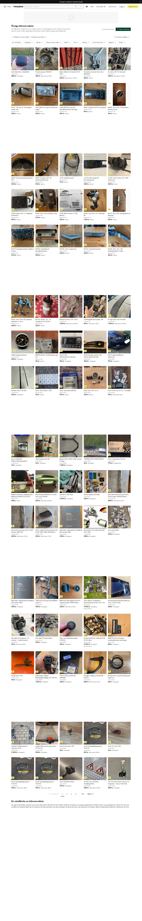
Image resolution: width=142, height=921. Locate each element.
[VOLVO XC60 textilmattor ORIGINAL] (71, 662)
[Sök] (76, 6)
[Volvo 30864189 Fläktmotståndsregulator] (22, 446)
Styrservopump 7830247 (43, 72)
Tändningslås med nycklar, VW (93, 319)
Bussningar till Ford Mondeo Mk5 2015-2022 (94, 531)
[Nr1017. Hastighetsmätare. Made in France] (22, 236)
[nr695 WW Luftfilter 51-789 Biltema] (71, 200)
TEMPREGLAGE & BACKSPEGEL (94, 459)
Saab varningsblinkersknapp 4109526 (69, 639)
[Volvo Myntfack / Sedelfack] (22, 58)
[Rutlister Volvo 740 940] (22, 377)
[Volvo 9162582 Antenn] (71, 768)
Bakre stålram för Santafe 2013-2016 (70, 73)
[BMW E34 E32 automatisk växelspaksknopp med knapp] (119, 625)
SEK (92, 6)
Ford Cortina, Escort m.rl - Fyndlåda (119, 390)
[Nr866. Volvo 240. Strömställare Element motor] (119, 94)
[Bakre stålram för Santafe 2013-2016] (71, 58)
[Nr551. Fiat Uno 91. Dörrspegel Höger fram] (22, 94)
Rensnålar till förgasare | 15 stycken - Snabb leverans (20, 639)
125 (83, 794)
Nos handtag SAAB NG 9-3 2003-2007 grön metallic (46, 495)
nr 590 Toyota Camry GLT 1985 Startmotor (118, 179)
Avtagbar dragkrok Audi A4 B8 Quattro (93, 677)
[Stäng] (140, 2)
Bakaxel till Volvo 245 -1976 (69, 319)
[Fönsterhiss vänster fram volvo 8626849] (95, 58)
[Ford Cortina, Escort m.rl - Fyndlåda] (119, 377)
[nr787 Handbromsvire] (71, 165)
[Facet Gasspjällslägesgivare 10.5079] (95, 733)
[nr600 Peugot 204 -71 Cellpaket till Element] (22, 200)
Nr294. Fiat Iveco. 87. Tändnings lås (94, 214)
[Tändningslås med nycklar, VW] (95, 306)
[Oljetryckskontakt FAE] (46, 446)
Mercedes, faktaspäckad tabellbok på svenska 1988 (71, 531)
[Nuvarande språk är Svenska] (86, 6)
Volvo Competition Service (116, 459)
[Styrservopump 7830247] (46, 58)
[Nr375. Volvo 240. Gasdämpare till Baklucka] (119, 200)
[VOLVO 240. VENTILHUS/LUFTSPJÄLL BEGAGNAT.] (71, 342)
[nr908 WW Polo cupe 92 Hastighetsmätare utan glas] (71, 94)
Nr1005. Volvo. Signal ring (68, 249)
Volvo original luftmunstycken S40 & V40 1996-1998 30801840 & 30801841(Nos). (46, 531)
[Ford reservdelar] (119, 517)
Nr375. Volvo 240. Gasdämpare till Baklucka (119, 214)
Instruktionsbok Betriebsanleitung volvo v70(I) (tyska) (119, 601)
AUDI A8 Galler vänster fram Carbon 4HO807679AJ (93, 356)
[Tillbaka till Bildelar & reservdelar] (12, 37)
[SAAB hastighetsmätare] (22, 342)
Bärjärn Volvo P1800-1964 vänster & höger (71, 460)
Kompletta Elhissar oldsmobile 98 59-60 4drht (94, 639)
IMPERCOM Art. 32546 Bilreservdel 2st (46, 356)
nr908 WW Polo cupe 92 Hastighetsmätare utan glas (68, 108)
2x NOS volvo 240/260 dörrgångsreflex (91, 783)
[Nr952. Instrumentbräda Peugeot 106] (22, 165)
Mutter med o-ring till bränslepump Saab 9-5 (119, 677)
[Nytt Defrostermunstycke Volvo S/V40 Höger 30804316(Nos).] (119, 481)
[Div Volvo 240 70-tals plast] (119, 58)
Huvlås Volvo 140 (16, 675)
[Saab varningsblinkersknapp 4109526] (71, 625)
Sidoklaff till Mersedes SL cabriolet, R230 (19, 747)
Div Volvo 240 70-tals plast (116, 72)
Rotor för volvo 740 (114, 746)
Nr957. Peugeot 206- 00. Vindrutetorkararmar (43, 179)
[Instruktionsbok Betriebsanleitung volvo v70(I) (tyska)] (119, 587)
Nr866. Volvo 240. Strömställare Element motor (118, 108)
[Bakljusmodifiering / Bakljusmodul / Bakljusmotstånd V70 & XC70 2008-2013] (22, 481)
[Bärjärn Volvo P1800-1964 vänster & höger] (71, 446)
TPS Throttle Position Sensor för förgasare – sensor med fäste (118, 783)
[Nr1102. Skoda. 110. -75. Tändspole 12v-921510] (46, 306)
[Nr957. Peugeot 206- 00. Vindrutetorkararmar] (46, 165)
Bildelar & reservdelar (21, 37)
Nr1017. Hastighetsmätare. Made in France (22, 250)
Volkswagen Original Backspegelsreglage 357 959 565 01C (46, 677)
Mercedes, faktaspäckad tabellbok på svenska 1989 (22, 601)
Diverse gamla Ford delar (92, 494)
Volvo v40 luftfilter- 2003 (43, 390)
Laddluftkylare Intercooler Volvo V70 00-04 (45, 747)
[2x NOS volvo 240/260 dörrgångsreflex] (95, 768)
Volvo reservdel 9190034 (68, 390)
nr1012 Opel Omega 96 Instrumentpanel (91, 179)
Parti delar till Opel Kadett (43, 638)
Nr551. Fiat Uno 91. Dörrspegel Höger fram (21, 108)
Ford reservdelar (113, 530)
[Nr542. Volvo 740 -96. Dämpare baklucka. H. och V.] (22, 306)
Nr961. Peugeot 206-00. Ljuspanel (95, 107)
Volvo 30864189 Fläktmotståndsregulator (19, 460)
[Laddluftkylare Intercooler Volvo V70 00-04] (46, 733)
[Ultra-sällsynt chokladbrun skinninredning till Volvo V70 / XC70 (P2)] (95, 587)
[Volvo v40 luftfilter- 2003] (46, 377)
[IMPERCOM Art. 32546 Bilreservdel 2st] (46, 342)
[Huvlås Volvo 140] (22, 662)
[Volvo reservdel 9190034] (71, 377)
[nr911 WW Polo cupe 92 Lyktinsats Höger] (46, 94)
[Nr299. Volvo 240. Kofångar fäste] (46, 200)
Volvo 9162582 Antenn (67, 782)
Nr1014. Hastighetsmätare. (92, 249)
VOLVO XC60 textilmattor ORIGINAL (68, 677)
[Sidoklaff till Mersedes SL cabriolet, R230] (22, 733)
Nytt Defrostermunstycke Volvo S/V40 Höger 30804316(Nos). (118, 495)
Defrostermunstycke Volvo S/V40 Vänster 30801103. (22, 531)
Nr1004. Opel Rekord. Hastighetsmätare (42, 250)
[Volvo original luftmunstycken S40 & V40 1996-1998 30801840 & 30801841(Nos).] (46, 517)
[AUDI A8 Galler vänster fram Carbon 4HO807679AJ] (95, 342)
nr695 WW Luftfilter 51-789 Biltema (69, 214)
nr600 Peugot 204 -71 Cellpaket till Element (21, 214)
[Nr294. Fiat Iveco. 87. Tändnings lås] (95, 200)
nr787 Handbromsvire (67, 178)
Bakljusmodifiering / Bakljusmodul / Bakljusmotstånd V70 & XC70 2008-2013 (22, 496)
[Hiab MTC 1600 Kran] (71, 481)
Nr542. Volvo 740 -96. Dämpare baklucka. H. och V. (21, 320)
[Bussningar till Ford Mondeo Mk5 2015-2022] (95, 517)
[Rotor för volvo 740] (119, 733)
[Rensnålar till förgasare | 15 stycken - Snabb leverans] (22, 625)
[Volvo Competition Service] (119, 446)
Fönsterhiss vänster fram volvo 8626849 (94, 73)
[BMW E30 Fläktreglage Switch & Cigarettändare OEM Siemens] (71, 587)
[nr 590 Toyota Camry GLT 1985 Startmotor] (119, 165)
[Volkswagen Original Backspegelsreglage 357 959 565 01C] (46, 662)
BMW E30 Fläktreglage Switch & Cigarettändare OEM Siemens (70, 601)
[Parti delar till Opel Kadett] (46, 625)
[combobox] (51, 6)
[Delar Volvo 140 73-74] (95, 377)
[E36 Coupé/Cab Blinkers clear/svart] (119, 342)
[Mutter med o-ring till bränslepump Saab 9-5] (119, 662)
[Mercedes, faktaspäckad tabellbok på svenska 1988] (71, 517)
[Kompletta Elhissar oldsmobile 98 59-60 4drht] (95, 625)
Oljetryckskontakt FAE (42, 459)
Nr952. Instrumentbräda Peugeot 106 (22, 179)
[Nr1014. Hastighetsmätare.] (95, 236)
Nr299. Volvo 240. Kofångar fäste (46, 213)
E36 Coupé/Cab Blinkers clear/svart (115, 356)
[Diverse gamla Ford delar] (95, 481)
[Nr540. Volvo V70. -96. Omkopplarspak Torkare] (119, 236)
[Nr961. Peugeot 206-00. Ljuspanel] (95, 94)
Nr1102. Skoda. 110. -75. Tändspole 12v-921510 (43, 320)
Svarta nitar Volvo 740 (67, 746)
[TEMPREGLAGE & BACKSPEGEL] (95, 446)
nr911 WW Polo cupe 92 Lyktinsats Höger (46, 108)
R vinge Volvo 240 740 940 (116, 319)
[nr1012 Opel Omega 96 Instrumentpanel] (95, 165)
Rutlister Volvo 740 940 (19, 390)
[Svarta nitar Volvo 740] (71, 733)
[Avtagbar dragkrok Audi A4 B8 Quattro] (95, 662)
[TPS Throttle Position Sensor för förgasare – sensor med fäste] (119, 768)
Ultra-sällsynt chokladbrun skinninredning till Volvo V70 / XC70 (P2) (95, 602)
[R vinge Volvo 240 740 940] (119, 306)
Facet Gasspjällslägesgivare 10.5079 (93, 747)
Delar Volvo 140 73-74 (91, 390)
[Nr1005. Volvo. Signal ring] (71, 236)
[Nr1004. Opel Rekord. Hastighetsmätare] (46, 236)
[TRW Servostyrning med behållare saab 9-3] (46, 587)
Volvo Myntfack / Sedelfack (20, 72)
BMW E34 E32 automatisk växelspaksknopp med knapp (117, 639)
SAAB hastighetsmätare (19, 355)
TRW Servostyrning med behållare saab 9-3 (46, 601)
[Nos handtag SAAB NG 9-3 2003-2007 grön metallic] (46, 481)
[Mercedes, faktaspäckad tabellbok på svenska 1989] (22, 587)
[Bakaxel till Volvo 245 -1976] (71, 306)
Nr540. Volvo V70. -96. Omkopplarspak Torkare (115, 250)
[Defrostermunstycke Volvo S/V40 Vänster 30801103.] (22, 517)
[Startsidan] (18, 6)
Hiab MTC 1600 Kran (66, 494)
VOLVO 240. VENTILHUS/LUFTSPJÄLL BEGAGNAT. (68, 356)
